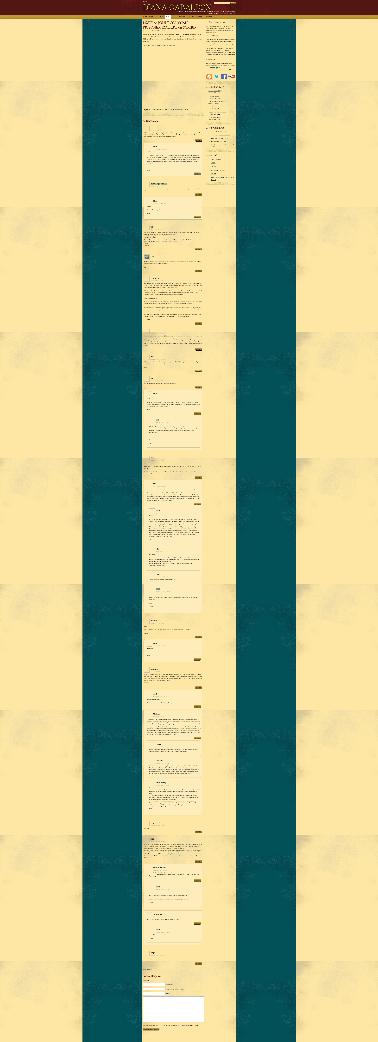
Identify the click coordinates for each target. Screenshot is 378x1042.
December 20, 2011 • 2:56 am (160, 917)
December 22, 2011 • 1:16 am (162, 785)
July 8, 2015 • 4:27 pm (156, 130)
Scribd (186, 109)
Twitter (216, 76)
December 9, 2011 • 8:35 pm (162, 763)
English (144, 1)
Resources (208, 16)
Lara (152, 256)
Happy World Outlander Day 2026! (217, 101)
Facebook (223, 76)
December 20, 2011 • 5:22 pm (163, 932)
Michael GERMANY (160, 867)
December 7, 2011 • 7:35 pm (159, 396)
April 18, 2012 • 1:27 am (161, 551)
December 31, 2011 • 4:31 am (157, 259)
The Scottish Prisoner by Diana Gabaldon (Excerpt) (159, 45)
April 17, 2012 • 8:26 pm (161, 513)
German (146, 1)
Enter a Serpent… (213, 107)
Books (174, 16)
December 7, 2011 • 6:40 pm (162, 747)
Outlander (214, 166)
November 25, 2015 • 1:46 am (163, 591)
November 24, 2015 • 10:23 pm (163, 577)
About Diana (159, 16)
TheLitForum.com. (214, 41)
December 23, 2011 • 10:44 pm (158, 359)
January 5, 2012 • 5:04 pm (157, 229)
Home (145, 16)
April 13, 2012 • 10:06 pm (159, 486)
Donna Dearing (161, 782)
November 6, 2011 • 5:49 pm (157, 955)
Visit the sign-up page (215, 67)
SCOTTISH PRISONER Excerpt (172, 109)
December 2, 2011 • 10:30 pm (157, 623)
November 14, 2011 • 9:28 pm (158, 671)
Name (170, 984)
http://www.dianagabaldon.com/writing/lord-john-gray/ (159, 702)
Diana (155, 146)
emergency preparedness (159, 183)
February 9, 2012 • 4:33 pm (159, 203)
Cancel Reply (146, 980)
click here (225, 48)
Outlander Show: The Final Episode (217, 112)
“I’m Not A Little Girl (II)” (215, 91)
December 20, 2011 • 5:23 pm (163, 889)
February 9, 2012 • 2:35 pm (157, 186)
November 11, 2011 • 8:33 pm (158, 841)
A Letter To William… (214, 96)
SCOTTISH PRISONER (219, 170)
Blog (168, 16)
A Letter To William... (224, 135)
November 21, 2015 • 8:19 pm (160, 149)
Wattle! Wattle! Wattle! (214, 117)
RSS (209, 76)
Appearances (197, 16)
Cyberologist (155, 278)
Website (168, 993)
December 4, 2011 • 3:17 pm (157, 460)
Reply (198, 140)
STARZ (213, 174)
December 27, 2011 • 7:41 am (157, 333)
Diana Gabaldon (156, 109)
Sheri (152, 378)
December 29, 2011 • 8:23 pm (157, 280)
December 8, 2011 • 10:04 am (162, 422)
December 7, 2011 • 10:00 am (157, 380)
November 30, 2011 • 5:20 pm (160, 696)
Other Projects (184, 16)
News (151, 16)
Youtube (231, 76)
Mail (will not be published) (175, 989)
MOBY (213, 163)
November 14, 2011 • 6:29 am (157, 825)
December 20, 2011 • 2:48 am (160, 870)
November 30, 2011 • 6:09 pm (160, 716)
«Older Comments (147, 969)
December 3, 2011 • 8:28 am (159, 645)
